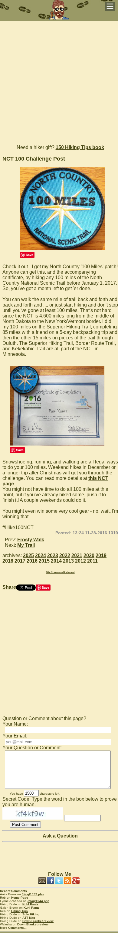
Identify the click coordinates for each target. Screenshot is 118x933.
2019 (101, 555)
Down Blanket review (38, 921)
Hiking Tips (19, 911)
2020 (89, 555)
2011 (92, 561)
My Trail (26, 545)
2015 (44, 561)
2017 (20, 561)
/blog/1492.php (33, 894)
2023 (52, 555)
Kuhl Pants (30, 904)
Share (9, 587)
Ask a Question (60, 835)
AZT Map (28, 917)
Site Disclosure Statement (60, 572)
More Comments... (13, 927)
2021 (76, 555)
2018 (7, 561)
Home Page (19, 897)
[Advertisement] (59, 80)
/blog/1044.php (38, 901)
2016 (32, 561)
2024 (40, 555)
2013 (68, 561)
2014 (56, 561)
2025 (28, 555)
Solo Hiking (30, 914)
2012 (80, 561)
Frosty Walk (30, 539)
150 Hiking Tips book (80, 147)
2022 (64, 555)
